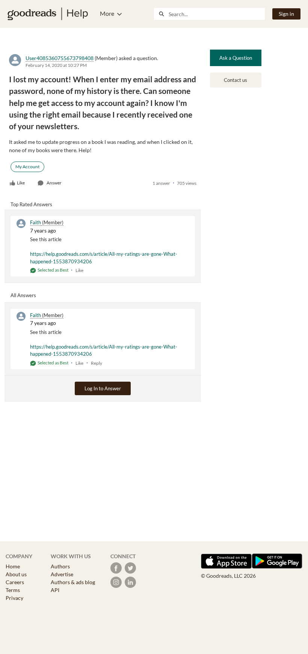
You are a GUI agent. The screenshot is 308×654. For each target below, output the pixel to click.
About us (16, 574)
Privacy (14, 598)
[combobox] (216, 14)
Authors (60, 566)
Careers (15, 582)
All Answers (23, 295)
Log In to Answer (103, 388)
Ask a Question (235, 58)
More (107, 13)
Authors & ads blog (73, 582)
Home (13, 566)
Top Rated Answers (31, 204)
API (55, 590)
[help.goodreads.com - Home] (48, 14)
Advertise (62, 574)
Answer (54, 183)
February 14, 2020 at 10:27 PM (56, 65)
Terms (13, 590)
